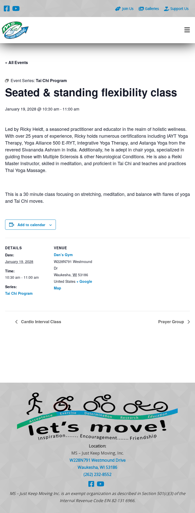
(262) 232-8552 (97, 474)
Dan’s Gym (63, 254)
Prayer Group (171, 321)
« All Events (16, 62)
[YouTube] (16, 8)
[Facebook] (7, 8)
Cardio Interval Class (40, 321)
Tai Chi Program (18, 293)
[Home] (49, 30)
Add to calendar (31, 224)
